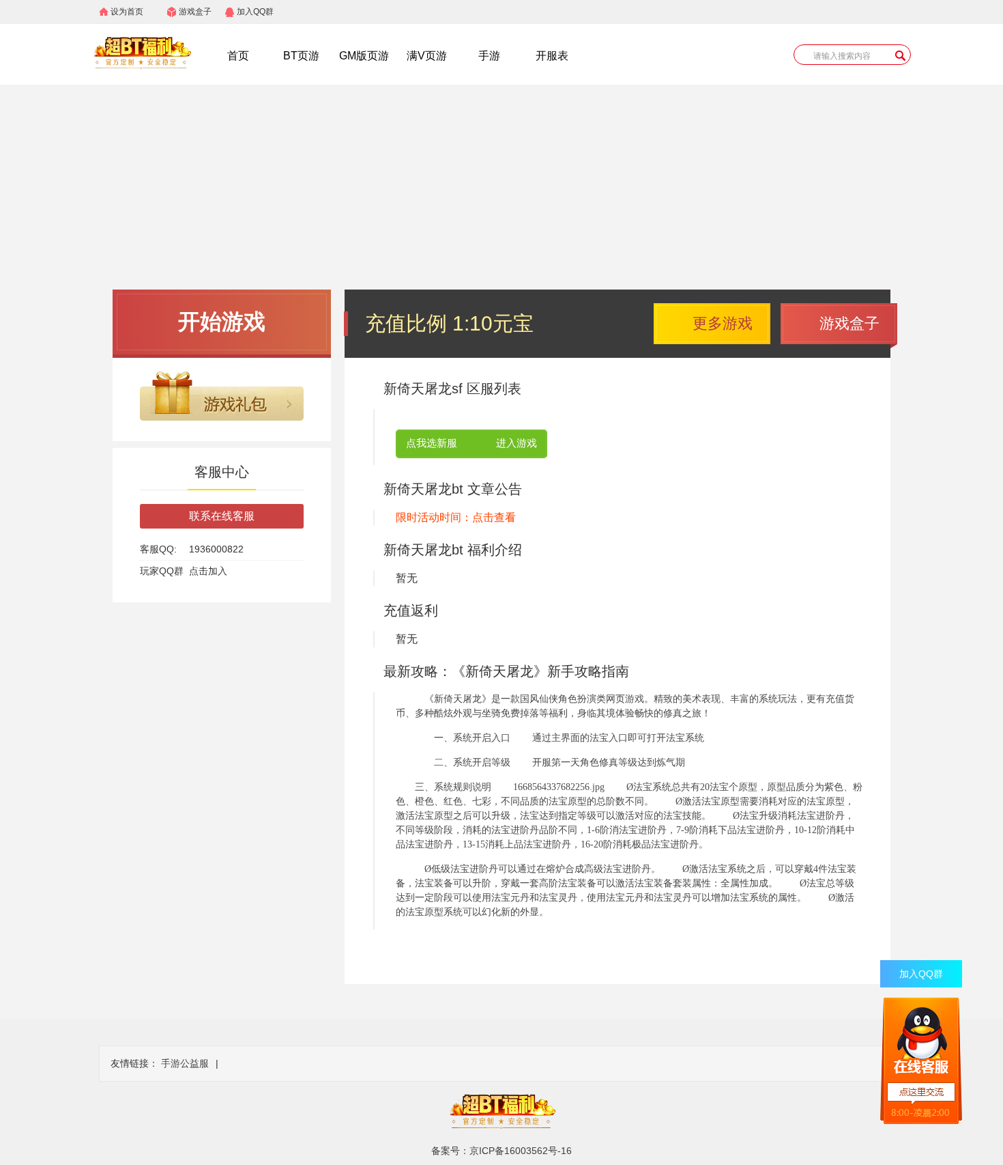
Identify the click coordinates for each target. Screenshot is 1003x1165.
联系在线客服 (222, 516)
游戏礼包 (222, 396)
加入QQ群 (255, 11)
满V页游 (427, 55)
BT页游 (301, 55)
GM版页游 (364, 55)
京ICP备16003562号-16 (520, 1150)
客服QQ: (158, 549)
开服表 (552, 55)
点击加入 (208, 570)
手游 (489, 55)
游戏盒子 (195, 11)
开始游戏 (221, 321)
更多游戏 (723, 323)
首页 (238, 55)
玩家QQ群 (162, 570)
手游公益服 (185, 1063)
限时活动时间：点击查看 (456, 517)
